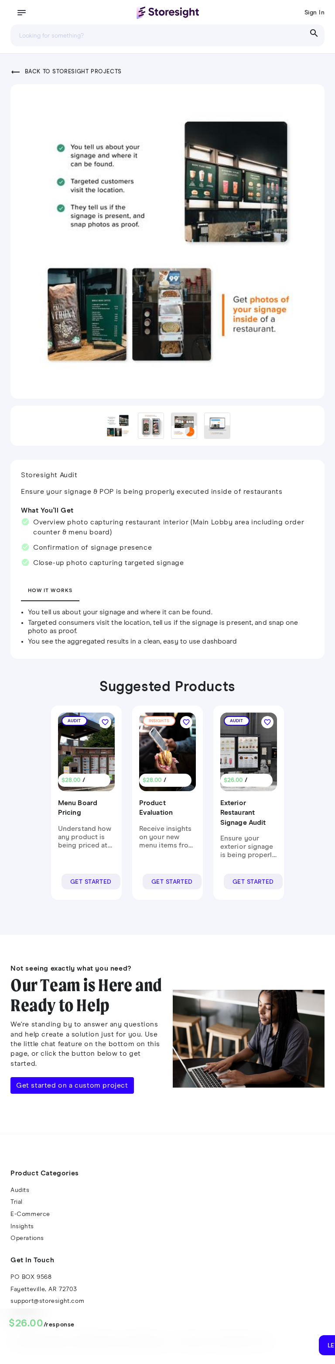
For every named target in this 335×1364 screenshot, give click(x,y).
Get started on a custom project (72, 1085)
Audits (20, 1190)
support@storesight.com (47, 1301)
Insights (22, 1226)
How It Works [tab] (50, 590)
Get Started (91, 882)
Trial (16, 1202)
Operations (27, 1238)
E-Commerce (30, 1214)
